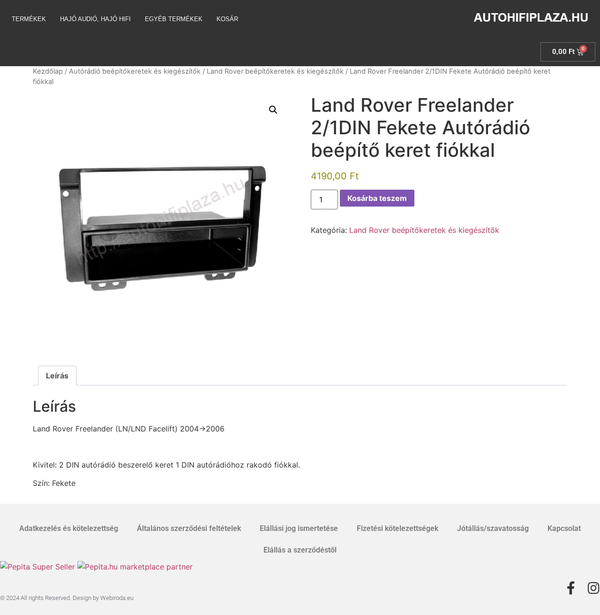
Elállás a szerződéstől (300, 550)
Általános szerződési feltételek (189, 528)
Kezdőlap (48, 71)
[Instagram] (593, 588)
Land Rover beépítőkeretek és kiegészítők (275, 71)
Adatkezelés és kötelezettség (68, 528)
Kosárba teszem (377, 198)
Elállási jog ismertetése (299, 528)
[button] (273, 109)
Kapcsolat (564, 528)
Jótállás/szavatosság (493, 528)
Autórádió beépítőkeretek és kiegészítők (135, 71)
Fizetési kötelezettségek (397, 528)
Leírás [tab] (57, 375)
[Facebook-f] (571, 588)
